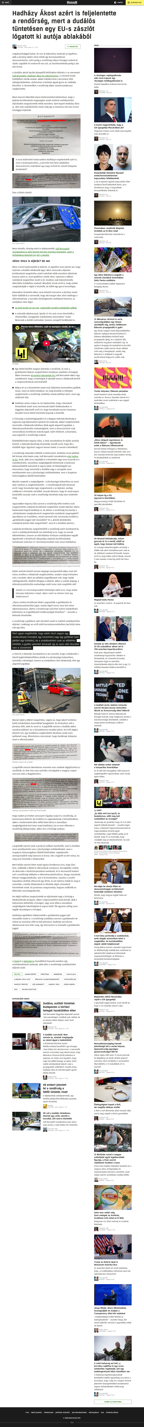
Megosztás (74, 46)
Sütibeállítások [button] (112, 1412)
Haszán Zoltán (22, 45)
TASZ (16, 961)
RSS (102, 1412)
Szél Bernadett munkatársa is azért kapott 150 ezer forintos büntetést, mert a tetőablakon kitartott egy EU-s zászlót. (43, 251)
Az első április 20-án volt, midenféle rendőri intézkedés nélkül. (46, 307)
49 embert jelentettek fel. (43, 375)
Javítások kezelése (62, 1412)
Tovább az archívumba (113, 1402)
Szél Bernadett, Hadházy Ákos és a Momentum (35, 75)
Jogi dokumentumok (79, 1412)
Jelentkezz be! (136, 2)
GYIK (27, 1412)
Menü (7, 2)
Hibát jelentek (36, 1412)
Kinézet (120, 2)
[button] (17, 974)
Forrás (16, 363)
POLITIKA (20, 47)
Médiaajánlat (94, 1412)
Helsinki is (29, 961)
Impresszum (48, 1412)
